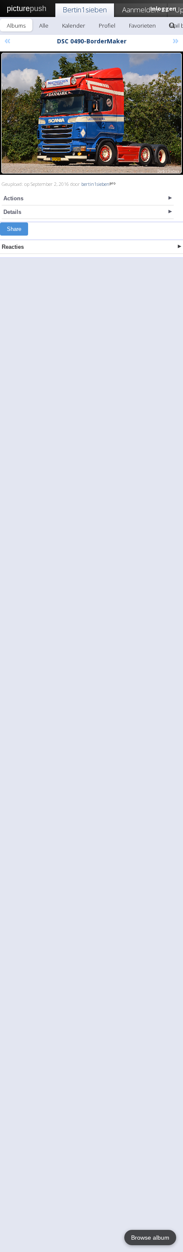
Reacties (13, 247)
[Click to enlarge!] (91, 113)
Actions (13, 198)
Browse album (150, 1237)
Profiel (107, 25)
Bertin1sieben (85, 9)
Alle (44, 25)
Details (12, 212)
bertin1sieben (95, 184)
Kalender (73, 25)
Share (14, 229)
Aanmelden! (141, 9)
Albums (16, 25)
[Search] (172, 25)
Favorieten (142, 25)
